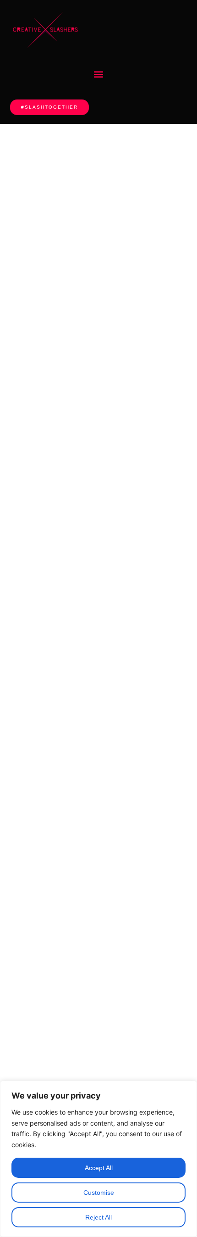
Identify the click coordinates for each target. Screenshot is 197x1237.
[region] (98, 1159)
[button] (98, 74)
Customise (98, 1192)
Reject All (98, 1217)
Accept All (99, 1167)
